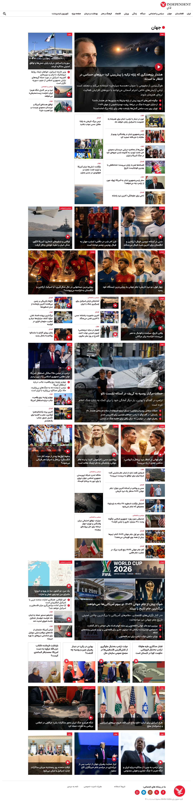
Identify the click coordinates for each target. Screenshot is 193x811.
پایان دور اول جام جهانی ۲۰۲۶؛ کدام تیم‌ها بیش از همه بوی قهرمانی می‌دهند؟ (126, 536)
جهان (169, 13)
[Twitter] (156, 792)
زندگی (134, 13)
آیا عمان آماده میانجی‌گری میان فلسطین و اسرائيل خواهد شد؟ (48, 607)
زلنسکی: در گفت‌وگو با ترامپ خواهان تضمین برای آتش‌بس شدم (129, 414)
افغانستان (179, 13)
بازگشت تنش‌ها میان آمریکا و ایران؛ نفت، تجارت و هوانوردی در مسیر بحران (89, 169)
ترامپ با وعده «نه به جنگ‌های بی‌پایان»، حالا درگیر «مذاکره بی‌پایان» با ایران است (48, 389)
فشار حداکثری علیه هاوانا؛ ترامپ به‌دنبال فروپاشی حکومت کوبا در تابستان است (149, 650)
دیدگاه (142, 13)
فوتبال (142, 161)
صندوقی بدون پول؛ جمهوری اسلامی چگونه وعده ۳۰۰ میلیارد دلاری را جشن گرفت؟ (126, 520)
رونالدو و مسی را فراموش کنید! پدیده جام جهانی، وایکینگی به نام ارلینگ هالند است (97, 461)
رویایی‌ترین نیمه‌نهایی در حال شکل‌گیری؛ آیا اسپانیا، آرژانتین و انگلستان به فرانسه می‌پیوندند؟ (64, 288)
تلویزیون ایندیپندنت (60, 13)
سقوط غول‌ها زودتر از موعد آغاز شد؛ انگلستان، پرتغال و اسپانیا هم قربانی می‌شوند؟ (53, 460)
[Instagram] (150, 792)
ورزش (126, 13)
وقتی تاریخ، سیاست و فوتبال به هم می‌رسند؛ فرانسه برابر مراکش (146, 334)
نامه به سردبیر (72, 786)
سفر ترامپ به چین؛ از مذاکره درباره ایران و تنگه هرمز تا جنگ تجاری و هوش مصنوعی (143, 769)
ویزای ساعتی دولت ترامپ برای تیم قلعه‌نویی (138, 636)
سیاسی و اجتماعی (156, 13)
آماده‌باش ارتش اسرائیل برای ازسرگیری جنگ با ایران (87, 302)
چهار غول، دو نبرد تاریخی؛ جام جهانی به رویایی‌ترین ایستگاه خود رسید (133, 288)
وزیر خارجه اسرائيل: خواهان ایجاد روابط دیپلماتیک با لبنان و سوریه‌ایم (48, 73)
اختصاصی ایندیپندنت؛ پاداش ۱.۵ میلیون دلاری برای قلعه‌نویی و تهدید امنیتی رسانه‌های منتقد (119, 631)
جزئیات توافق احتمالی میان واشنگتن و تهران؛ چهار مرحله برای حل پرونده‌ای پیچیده (89, 525)
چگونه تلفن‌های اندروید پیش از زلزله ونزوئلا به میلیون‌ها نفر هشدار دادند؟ (125, 100)
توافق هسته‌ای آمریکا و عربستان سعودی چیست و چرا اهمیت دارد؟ (42, 107)
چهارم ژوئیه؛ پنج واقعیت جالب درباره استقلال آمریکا (49, 383)
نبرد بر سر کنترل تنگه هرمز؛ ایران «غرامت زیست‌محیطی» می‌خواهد (41, 93)
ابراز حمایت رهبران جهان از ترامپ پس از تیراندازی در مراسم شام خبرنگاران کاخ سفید (97, 768)
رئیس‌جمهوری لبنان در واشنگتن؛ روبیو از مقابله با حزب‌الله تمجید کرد (127, 136)
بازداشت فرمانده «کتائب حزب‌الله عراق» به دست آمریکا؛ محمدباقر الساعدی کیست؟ (46, 650)
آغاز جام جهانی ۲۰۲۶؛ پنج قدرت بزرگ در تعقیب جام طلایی (127, 551)
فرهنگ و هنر (106, 13)
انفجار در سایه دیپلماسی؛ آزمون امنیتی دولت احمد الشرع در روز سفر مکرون (88, 333)
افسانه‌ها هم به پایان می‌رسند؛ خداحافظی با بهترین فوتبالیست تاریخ (125, 166)
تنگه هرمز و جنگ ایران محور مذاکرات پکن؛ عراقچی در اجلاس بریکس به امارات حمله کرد (64, 724)
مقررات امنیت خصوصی (93, 786)
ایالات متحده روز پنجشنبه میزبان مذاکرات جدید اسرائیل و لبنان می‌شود (50, 769)
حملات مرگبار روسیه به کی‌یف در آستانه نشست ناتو (132, 393)
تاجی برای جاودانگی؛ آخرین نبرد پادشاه (128, 195)
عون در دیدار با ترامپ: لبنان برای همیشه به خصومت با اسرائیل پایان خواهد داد (126, 120)
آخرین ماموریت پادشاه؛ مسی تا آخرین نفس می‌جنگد (87, 317)
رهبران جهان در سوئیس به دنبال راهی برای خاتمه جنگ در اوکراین (129, 418)
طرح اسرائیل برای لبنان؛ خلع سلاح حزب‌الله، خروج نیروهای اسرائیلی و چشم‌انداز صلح (131, 724)
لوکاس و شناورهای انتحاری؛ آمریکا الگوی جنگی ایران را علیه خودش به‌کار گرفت (51, 243)
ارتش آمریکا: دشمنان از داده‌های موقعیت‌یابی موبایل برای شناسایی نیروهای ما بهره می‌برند (40, 634)
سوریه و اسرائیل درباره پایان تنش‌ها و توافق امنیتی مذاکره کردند (49, 64)
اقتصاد (118, 13)
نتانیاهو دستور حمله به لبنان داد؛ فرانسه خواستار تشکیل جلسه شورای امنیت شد (41, 618)
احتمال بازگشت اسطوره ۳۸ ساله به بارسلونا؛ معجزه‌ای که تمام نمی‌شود (126, 505)
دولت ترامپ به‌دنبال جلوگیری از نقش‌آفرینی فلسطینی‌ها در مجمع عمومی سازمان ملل (114, 650)
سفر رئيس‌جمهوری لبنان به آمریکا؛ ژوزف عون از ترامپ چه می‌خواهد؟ (125, 182)
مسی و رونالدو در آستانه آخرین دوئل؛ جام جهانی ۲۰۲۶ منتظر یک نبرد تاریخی (127, 490)
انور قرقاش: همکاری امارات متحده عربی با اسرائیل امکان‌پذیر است (47, 601)
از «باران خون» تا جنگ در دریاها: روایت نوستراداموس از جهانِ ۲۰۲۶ (128, 104)
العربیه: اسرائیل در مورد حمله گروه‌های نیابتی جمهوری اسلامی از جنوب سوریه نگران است (49, 80)
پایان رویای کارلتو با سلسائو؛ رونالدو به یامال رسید (41, 334)
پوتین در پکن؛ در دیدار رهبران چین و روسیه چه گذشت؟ (82, 650)
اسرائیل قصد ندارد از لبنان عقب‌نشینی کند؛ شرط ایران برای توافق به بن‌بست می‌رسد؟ (126, 474)
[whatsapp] (137, 792)
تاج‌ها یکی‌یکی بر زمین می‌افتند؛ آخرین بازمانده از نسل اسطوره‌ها (42, 304)
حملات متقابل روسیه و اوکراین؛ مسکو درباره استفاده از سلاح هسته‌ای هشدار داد (122, 410)
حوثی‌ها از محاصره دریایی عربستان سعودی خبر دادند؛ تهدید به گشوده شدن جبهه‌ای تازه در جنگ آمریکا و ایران (125, 152)
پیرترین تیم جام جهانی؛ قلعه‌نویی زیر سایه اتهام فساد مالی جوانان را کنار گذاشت (122, 625)
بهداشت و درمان (91, 13)
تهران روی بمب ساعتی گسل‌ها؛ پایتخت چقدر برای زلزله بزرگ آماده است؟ (125, 108)
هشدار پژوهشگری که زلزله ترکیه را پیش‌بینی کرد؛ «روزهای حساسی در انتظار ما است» (121, 77)
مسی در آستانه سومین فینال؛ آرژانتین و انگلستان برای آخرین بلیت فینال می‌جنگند (143, 243)
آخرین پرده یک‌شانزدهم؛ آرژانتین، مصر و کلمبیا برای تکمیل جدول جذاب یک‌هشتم (42, 416)
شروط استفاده (119, 786)
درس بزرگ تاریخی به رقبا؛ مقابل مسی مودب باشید (90, 123)
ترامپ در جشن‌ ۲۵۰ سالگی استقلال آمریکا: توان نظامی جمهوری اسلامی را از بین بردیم (50, 375)
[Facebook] (163, 792)
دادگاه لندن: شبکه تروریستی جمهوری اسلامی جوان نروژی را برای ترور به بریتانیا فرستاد (89, 478)
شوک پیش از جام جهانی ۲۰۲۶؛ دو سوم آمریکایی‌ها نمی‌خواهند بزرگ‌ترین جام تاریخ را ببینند (125, 606)
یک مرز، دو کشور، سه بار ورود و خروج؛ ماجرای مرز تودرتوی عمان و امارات (52, 592)
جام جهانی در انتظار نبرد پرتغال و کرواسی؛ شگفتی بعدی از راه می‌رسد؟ (143, 461)
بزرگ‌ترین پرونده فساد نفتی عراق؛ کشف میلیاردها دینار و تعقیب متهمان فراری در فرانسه (41, 320)
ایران (189, 13)
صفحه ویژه (76, 13)
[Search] (4, 13)
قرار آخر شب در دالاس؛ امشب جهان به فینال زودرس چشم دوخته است (98, 243)
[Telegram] (143, 792)
